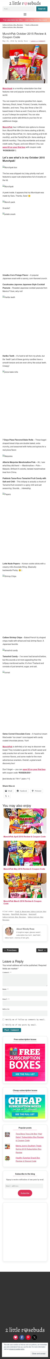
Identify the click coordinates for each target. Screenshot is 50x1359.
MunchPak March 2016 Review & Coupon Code (23, 902)
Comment (7, 972)
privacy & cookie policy (16, 1349)
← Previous (10, 950)
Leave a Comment (38, 41)
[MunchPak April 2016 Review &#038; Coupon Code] (25, 820)
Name (5, 989)
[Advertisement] (25, 1232)
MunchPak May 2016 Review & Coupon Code (24, 868)
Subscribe (25, 1193)
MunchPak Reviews (19, 914)
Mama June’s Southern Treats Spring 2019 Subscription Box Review (28, 1149)
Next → (42, 950)
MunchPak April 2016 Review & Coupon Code (25, 836)
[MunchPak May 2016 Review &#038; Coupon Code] (25, 853)
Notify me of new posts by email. (21, 1025)
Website (6, 1009)
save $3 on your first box (14, 147)
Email (6, 999)
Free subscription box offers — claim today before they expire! (25, 20)
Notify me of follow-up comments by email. (25, 1019)
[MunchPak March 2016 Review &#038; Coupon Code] (25, 885)
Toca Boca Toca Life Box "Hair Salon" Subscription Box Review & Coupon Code (30, 1137)
